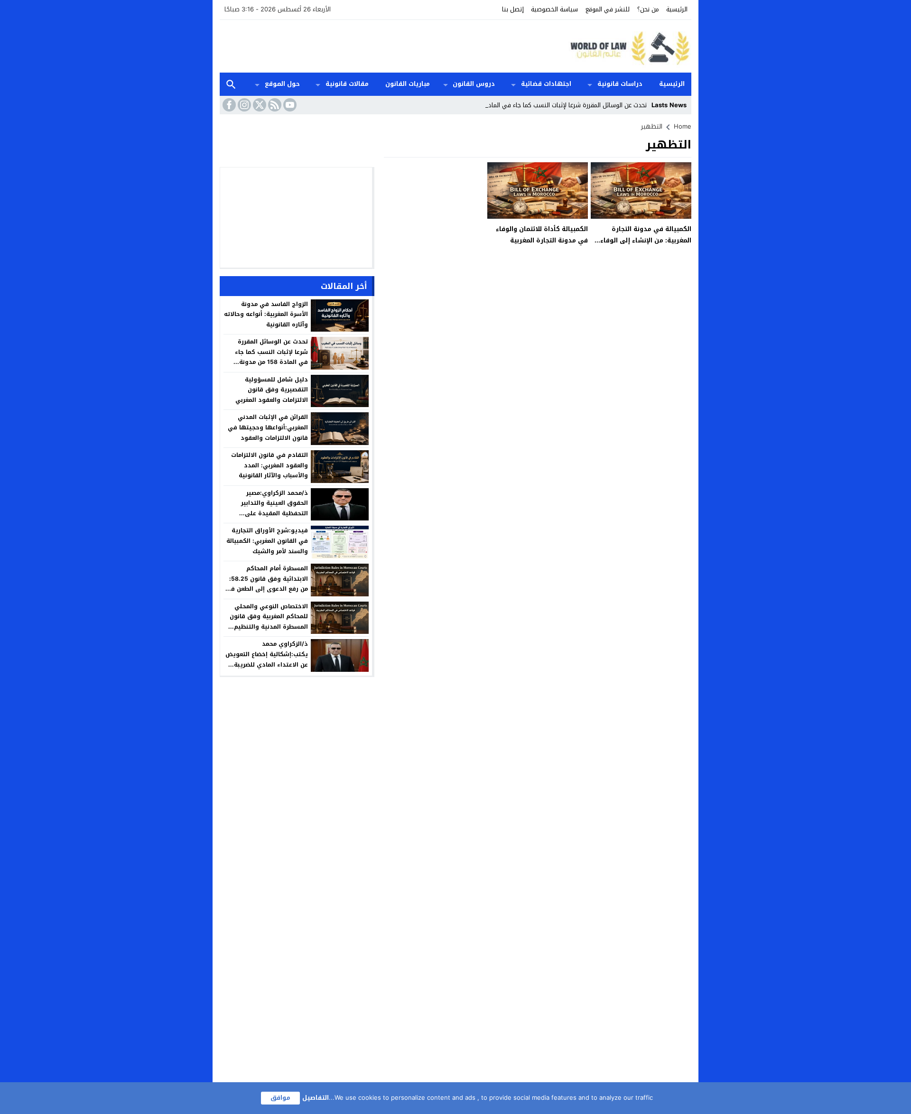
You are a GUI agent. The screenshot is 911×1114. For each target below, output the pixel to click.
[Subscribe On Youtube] (289, 104)
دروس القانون (474, 84)
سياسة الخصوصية (554, 9)
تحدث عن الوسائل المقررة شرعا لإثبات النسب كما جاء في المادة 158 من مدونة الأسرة (271, 357)
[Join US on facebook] (228, 104)
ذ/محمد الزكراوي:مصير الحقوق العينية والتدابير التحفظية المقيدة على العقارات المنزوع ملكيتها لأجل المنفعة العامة (266, 513)
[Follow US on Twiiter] (258, 104)
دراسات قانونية (619, 84)
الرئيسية (677, 9)
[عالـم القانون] (628, 46)
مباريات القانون (407, 84)
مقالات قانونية (347, 84)
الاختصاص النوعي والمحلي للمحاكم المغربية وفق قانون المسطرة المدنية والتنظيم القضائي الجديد (269, 621)
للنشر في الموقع (608, 9)
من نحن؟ (648, 9)
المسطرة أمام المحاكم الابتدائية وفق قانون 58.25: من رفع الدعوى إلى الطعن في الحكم (266, 583)
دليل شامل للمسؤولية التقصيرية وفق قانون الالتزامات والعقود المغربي (271, 389)
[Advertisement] (392, 45)
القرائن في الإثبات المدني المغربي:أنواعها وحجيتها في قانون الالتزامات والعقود (268, 427)
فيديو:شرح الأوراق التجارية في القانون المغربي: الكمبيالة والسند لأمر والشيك (267, 540)
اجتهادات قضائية (546, 84)
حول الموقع (282, 84)
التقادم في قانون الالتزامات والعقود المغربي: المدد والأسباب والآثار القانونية (269, 465)
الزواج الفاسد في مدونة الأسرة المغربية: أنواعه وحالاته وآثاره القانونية (266, 314)
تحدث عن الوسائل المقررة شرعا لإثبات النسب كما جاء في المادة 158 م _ (554, 105)
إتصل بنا (513, 9)
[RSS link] (273, 104)
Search (231, 84)
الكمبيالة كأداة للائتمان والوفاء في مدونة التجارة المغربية (542, 234)
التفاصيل (315, 1098)
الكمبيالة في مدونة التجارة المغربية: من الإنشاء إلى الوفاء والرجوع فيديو (645, 240)
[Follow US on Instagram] (243, 104)
